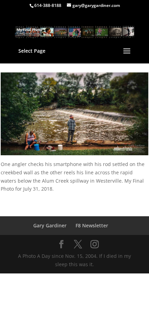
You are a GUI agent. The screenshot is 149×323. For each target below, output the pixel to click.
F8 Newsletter (92, 225)
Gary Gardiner (50, 225)
